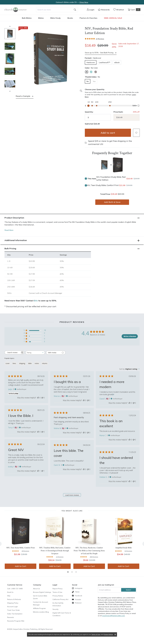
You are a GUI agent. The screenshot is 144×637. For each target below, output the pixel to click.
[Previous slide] (9, 26)
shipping (22, 363)
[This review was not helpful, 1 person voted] (42, 471)
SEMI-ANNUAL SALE (113, 18)
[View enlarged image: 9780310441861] (50, 59)
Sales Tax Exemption (14, 614)
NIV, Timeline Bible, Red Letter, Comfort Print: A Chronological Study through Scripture (54, 550)
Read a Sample (23, 96)
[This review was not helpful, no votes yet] (42, 397)
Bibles (41, 18)
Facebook (78, 596)
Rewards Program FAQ (15, 621)
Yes (94, 81)
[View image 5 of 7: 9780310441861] (10, 84)
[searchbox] (12, 352)
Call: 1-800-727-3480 (15, 589)
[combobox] (57, 9)
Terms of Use (57, 592)
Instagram (78, 588)
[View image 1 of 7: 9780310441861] (10, 33)
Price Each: (118, 112)
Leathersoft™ (104, 62)
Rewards (10, 617)
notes (37, 363)
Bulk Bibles (27, 18)
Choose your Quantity (94, 89)
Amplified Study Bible (123, 547)
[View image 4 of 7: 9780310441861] (10, 71)
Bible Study (55, 18)
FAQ (8, 596)
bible (30, 363)
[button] (136, 133)
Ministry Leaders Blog (41, 612)
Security (55, 609)
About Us (36, 589)
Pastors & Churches (88, 18)
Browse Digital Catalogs (42, 592)
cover (8, 363)
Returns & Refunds (14, 599)
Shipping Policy (12, 603)
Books (70, 18)
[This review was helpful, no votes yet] (38, 397)
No (87, 81)
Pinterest (78, 603)
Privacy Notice (58, 596)
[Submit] (75, 10)
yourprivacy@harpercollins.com (113, 616)
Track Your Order (13, 610)
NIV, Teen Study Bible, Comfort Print (103, 185)
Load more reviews (72, 495)
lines (14, 363)
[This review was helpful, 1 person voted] (38, 471)
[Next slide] (9, 91)
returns (44, 363)
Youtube (78, 599)
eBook (117, 62)
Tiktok (77, 592)
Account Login (12, 607)
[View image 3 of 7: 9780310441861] (10, 58)
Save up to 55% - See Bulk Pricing (99, 52)
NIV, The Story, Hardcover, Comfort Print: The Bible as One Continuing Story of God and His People (89, 550)
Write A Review (130, 336)
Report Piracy (57, 589)
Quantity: (89, 112)
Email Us (10, 592)
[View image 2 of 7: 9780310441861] (10, 46)
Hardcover (90, 62)
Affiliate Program (39, 608)
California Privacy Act (60, 599)
